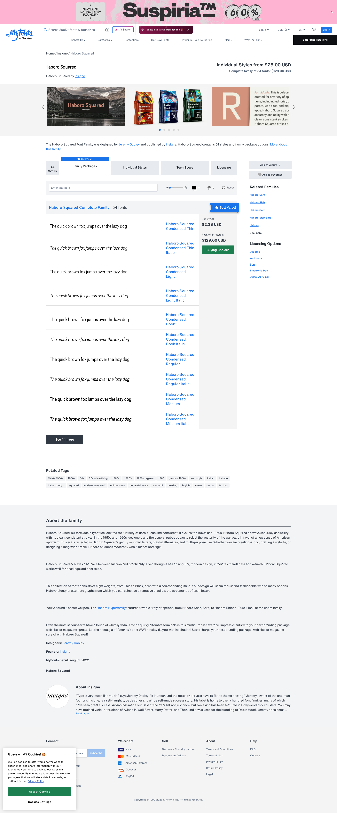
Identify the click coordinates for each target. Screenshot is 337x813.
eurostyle (196, 478)
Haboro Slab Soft (260, 218)
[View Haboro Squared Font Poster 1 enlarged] (86, 106)
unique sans (117, 485)
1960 (161, 478)
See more (256, 233)
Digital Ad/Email (259, 277)
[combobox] (87, 29)
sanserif (158, 485)
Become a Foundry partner (178, 749)
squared (74, 485)
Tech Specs (184, 167)
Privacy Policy (214, 761)
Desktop (255, 252)
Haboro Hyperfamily (111, 607)
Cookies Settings (39, 802)
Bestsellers (132, 40)
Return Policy (214, 768)
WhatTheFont (252, 39)
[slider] (175, 187)
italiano (223, 478)
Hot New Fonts (160, 40)
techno (223, 485)
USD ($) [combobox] (282, 30)
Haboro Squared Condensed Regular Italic (180, 379)
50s (82, 478)
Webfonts (256, 258)
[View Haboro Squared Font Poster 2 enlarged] (168, 106)
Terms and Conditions (219, 749)
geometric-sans (139, 485)
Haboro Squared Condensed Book (180, 319)
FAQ (252, 749)
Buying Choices (218, 249)
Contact (255, 755)
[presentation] (42, 107)
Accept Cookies (39, 791)
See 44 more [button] (64, 439)
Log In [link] (326, 29)
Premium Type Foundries (197, 40)
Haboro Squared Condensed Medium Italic (180, 418)
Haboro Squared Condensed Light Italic (180, 295)
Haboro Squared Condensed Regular (180, 359)
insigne (62, 53)
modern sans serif (94, 485)
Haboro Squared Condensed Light (180, 271)
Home (50, 53)
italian (210, 478)
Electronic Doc (259, 270)
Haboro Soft (257, 210)
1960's (128, 478)
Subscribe (96, 753)
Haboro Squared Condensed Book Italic (180, 339)
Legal (209, 774)
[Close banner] (188, 30)
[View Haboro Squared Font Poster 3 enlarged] (250, 106)
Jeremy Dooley (129, 144)
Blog (227, 39)
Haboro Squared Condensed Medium (180, 399)
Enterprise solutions (315, 40)
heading (172, 485)
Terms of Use (214, 755)
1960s (116, 478)
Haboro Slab (257, 202)
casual (210, 485)
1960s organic (145, 478)
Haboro (254, 225)
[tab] (159, 130)
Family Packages (85, 166)
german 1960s (177, 478)
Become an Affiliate (174, 755)
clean (198, 485)
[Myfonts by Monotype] (19, 35)
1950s (71, 478)
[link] (44, 30)
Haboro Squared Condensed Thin (180, 226)
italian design (56, 485)
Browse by (77, 39)
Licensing (224, 167)
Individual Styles (135, 167)
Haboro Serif (257, 195)
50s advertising (98, 478)
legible (186, 485)
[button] (332, 12)
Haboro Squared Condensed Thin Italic (180, 247)
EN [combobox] (300, 30)
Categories (104, 39)
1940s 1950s (55, 478)
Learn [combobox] (262, 30)
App (252, 264)
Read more (82, 713)
